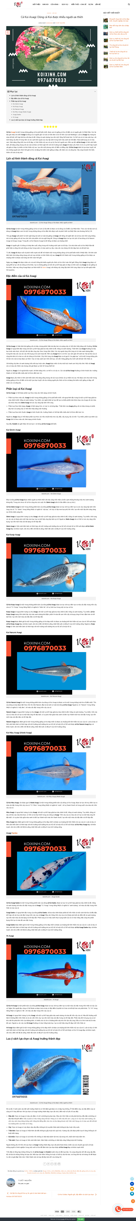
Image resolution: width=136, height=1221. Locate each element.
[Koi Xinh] (18, 4)
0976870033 (128, 1209)
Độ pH (74, 1171)
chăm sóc (63, 1171)
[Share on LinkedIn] (59, 1164)
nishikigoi (59, 1173)
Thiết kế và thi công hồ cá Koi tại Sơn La (118, 53)
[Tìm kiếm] (129, 4)
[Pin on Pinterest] (55, 1164)
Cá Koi (49, 1171)
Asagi (13, 132)
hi (89, 1171)
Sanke (14, 833)
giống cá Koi (85, 1171)
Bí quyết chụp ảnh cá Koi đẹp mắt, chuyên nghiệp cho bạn (119, 20)
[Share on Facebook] (44, 1164)
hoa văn (93, 1171)
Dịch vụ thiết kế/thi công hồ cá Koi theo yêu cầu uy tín (119, 33)
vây (75, 1173)
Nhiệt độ (53, 1173)
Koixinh (29, 1173)
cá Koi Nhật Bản (55, 1171)
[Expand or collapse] (95, 91)
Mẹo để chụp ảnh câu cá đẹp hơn (119, 26)
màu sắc (42, 1173)
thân (67, 1173)
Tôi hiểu (80, 1219)
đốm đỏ (79, 1171)
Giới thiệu (36, 4)
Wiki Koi (45, 4)
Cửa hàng (54, 4)
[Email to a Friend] (52, 1164)
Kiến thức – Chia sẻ (78, 4)
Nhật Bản (47, 1173)
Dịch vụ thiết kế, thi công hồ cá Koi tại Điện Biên (119, 66)
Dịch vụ (65, 4)
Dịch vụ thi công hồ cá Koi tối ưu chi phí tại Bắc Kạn (119, 59)
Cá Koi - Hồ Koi (52, 13)
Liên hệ (97, 4)
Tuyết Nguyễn (60, 23)
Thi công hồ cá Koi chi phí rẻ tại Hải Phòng (118, 46)
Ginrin (44, 267)
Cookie (63, 1219)
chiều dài (69, 1171)
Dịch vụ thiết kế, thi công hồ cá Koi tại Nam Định (119, 40)
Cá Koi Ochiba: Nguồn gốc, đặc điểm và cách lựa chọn (76, 1194)
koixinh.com (35, 1173)
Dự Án (91, 4)
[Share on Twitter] (48, 1164)
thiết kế (71, 1173)
